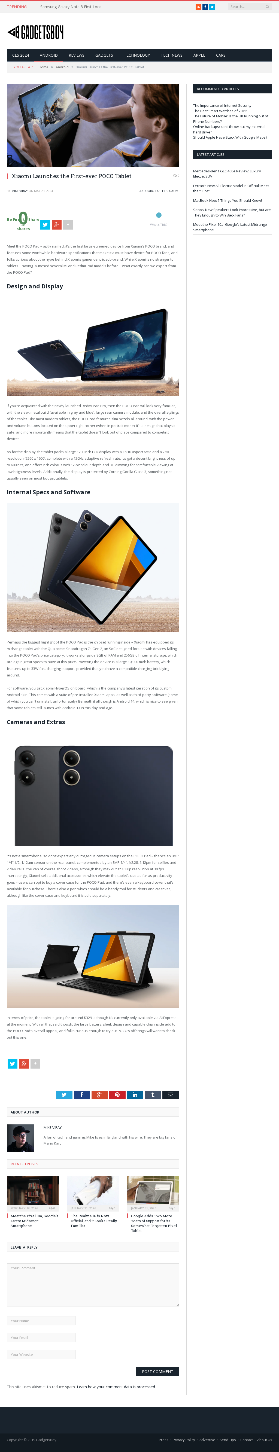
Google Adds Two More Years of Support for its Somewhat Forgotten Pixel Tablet (154, 1223)
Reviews (76, 55)
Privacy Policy (184, 1439)
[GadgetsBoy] (36, 31)
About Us (264, 1439)
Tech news (172, 55)
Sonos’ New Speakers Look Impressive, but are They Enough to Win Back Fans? (232, 212)
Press (163, 1439)
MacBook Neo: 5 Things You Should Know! (227, 200)
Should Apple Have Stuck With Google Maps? (230, 137)
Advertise (207, 1439)
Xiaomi (174, 191)
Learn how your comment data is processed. (116, 1386)
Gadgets (104, 55)
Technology (137, 55)
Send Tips (228, 1439)
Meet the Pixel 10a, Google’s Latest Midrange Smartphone (34, 1220)
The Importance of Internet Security (222, 105)
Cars (221, 55)
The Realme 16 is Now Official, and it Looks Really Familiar (94, 1220)
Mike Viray (19, 191)
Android (49, 55)
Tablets (161, 191)
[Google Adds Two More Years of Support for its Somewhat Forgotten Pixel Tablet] (153, 1193)
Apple (199, 55)
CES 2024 (20, 55)
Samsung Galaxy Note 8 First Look (71, 6)
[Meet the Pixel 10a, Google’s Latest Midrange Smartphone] (33, 1193)
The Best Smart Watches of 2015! (220, 110)
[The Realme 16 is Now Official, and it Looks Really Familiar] (93, 1193)
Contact (246, 1439)
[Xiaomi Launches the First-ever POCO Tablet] (93, 165)
